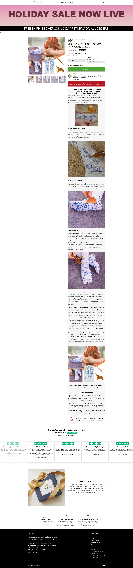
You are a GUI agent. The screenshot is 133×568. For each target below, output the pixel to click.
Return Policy (95, 540)
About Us (70, 2)
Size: (72, 57)
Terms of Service (95, 544)
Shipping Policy (95, 542)
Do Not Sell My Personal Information (98, 556)
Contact (93, 547)
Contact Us (63, 2)
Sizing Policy (94, 549)
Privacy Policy (95, 553)
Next (63, 56)
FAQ (92, 538)
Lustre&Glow (38, 565)
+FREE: (95, 58)
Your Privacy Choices (97, 551)
